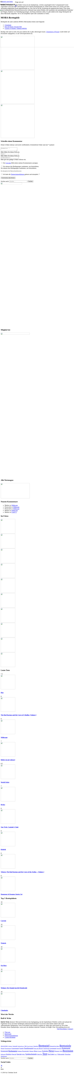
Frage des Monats (38, 1048)
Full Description (62, 1029)
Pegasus (56, 1051)
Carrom (3, 921)
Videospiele (60, 1054)
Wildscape (14, 505)
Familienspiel (28, 1048)
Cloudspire (4, 1010)
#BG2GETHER (4, 1046)
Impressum (8, 1034)
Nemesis (3, 943)
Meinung (31, 1051)
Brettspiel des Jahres (54, 1046)
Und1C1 (14, 512)
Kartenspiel (66, 1048)
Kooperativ (25, 1051)
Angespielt (14, 1046)
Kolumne (20, 1051)
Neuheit (40, 1051)
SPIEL (23, 1054)
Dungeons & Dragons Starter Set (11, 894)
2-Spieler (10, 1046)
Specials (19, 1054)
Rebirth (3, 849)
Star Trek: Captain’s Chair (9, 827)
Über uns (7, 1032)
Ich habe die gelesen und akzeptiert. (21, 174)
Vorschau (67, 1054)
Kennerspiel (4, 1051)
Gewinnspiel (53, 1048)
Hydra (3, 804)
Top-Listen (50, 1054)
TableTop (39, 1054)
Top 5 (55, 1054)
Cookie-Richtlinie (10, 1037)
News (51, 1050)
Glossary (70, 1029)
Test (44, 1053)
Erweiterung (8, 1048)
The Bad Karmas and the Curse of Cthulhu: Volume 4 (18, 715)
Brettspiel (44, 1045)
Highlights (59, 1048)
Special (14, 1054)
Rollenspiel (3, 1054)
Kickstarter (12, 1051)
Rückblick (9, 1054)
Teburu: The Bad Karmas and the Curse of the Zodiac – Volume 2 (22, 872)
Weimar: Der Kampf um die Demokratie (14, 988)
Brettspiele (65, 1045)
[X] (16, 6)
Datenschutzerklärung (18, 174)
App (25, 1046)
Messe (36, 1051)
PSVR (61, 1051)
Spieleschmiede (31, 1054)
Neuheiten (45, 1051)
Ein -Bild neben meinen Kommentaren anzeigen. (20, 163)
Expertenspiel (15, 1048)
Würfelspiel (4, 1056)
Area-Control (30, 1046)
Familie (21, 1048)
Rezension (68, 1050)
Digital (2, 1048)
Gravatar (8, 163)
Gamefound (46, 1048)
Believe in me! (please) (8, 760)
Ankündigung (21, 1046)
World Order (5, 782)
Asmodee (35, 1046)
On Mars (4, 965)
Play (2, 692)
